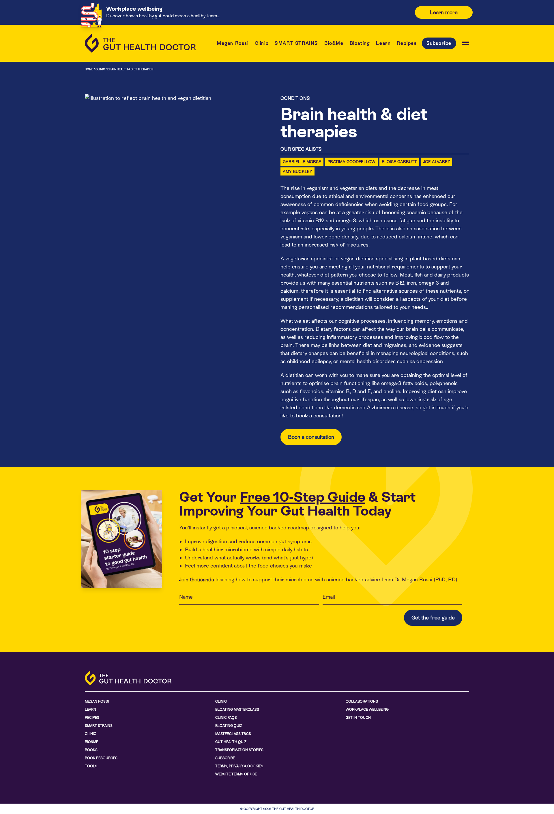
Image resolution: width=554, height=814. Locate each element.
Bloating (360, 43)
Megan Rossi (233, 43)
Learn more (444, 12)
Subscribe (439, 43)
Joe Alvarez (436, 161)
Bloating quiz (228, 726)
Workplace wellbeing (367, 709)
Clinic (262, 43)
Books (91, 750)
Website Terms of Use (236, 774)
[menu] (465, 43)
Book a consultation (311, 437)
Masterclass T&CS (233, 734)
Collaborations (362, 701)
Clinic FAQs (226, 718)
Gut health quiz (230, 742)
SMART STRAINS (296, 43)
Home (89, 69)
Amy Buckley (297, 171)
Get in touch (358, 718)
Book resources (101, 758)
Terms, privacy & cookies (239, 766)
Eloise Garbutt (399, 161)
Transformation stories (239, 750)
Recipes (407, 43)
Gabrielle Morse (302, 161)
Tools (91, 766)
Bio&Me (334, 43)
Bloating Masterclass (237, 709)
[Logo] (140, 43)
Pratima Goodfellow (351, 161)
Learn (383, 43)
